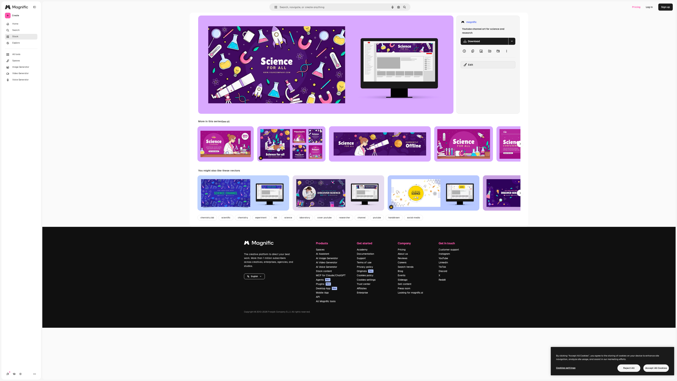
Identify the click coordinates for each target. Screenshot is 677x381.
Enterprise (362, 292)
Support (361, 258)
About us (403, 253)
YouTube (443, 258)
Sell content (404, 284)
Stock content (324, 271)
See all (226, 121)
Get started (364, 243)
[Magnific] (259, 243)
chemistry (243, 217)
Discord (443, 271)
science (288, 217)
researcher (344, 217)
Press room (404, 288)
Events (401, 275)
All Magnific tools (326, 301)
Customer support (449, 249)
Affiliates (362, 288)
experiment (261, 217)
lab (275, 217)
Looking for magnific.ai (410, 292)
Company (404, 243)
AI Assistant (322, 253)
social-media (413, 217)
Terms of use (364, 262)
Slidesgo (402, 279)
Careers (402, 262)
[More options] (506, 51)
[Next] (520, 144)
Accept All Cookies (656, 368)
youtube (377, 217)
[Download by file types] (511, 41)
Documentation (365, 253)
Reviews (402, 258)
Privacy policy (365, 266)
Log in (649, 7)
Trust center (363, 284)
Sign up (665, 7)
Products (322, 243)
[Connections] (8, 374)
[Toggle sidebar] (34, 7)
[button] (254, 276)
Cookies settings (366, 279)
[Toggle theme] (20, 374)
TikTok (442, 266)
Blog (400, 271)
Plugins (323, 284)
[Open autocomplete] (274, 7)
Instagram (444, 253)
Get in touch (447, 243)
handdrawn (394, 217)
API (318, 296)
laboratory (305, 217)
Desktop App (326, 288)
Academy (362, 249)
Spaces (320, 249)
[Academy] (14, 374)
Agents (323, 279)
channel (361, 217)
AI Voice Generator (326, 266)
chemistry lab (207, 217)
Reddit (442, 279)
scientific (225, 217)
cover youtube (324, 217)
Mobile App (322, 292)
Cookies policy (365, 275)
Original (221, 22)
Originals (365, 271)
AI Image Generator (327, 258)
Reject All (629, 368)
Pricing (636, 7)
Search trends (405, 266)
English (254, 276)
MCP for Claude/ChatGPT (331, 275)
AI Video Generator (326, 262)
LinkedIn (443, 262)
